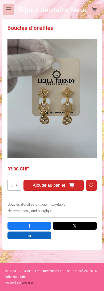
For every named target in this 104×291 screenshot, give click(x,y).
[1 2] (14, 185)
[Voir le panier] (94, 9)
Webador (27, 282)
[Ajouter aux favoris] (91, 185)
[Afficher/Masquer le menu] (8, 9)
